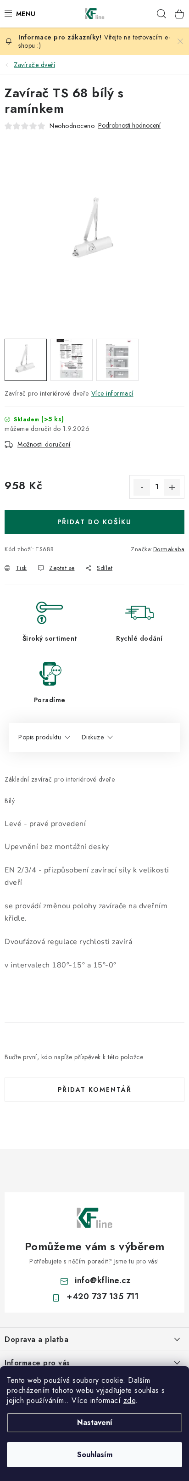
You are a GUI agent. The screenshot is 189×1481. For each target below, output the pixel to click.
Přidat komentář (95, 1089)
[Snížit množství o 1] (141, 487)
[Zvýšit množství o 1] (172, 487)
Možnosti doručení (44, 444)
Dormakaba (169, 549)
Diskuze (93, 737)
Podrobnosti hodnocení (129, 125)
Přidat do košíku (94, 521)
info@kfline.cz (102, 1280)
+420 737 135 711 (103, 1296)
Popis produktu (39, 737)
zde (129, 1400)
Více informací (112, 393)
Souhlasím (94, 1454)
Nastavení (94, 1422)
